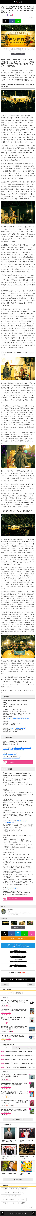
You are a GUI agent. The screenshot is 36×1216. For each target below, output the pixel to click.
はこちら (12, 762)
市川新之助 (24, 1189)
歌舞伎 (5, 1189)
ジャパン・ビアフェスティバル (11, 1196)
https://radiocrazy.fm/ (12, 888)
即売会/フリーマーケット (10, 1203)
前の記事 (5, 984)
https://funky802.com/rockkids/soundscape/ (18, 718)
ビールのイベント (18, 1192)
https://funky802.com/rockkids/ (18, 728)
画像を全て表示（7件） (19, 53)
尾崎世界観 (18, 993)
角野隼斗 (23, 1203)
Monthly (30, 1048)
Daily (6, 1048)
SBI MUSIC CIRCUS (8, 1199)
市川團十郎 (14, 1189)
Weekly (18, 1048)
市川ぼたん (6, 1192)
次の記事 (30, 984)
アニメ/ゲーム (21, 1199)
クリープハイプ (7, 993)
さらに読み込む (18, 1179)
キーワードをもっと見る (27, 1207)
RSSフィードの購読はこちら (18, 938)
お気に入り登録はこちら (12, 898)
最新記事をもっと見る (18, 1119)
